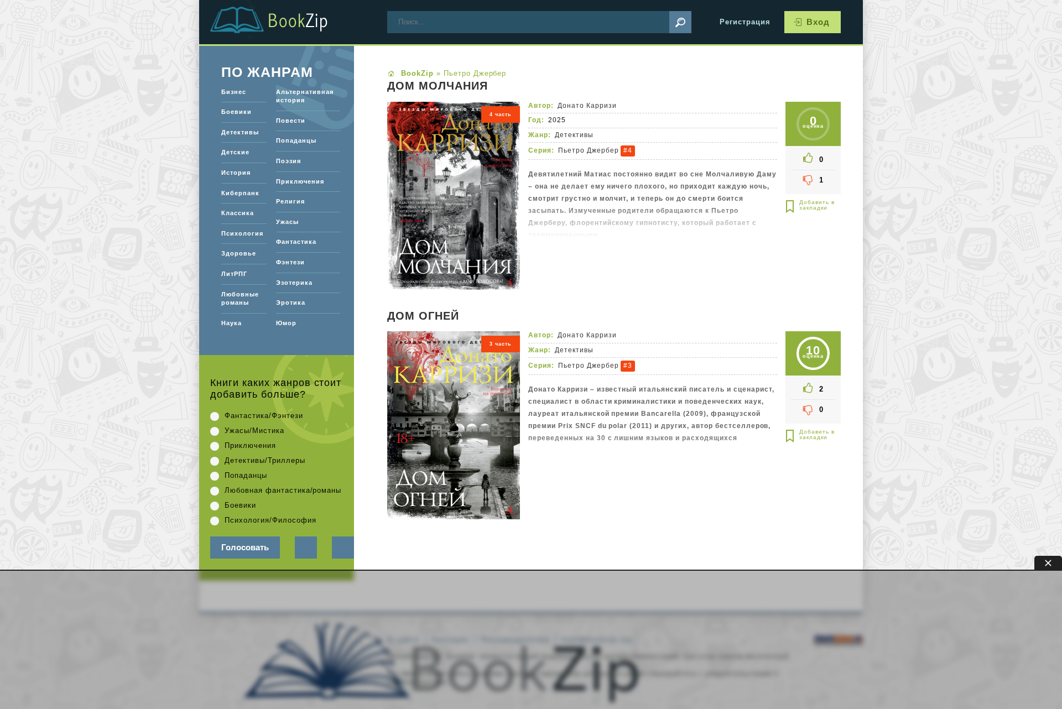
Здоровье (238, 253)
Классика (237, 213)
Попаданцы (296, 140)
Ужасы (287, 221)
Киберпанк (240, 193)
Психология (242, 233)
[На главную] (282, 22)
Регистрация (745, 22)
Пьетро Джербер (588, 150)
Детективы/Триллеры (265, 460)
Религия (290, 201)
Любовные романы (240, 298)
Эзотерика (294, 282)
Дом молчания (437, 86)
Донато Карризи (587, 106)
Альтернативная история (305, 96)
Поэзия (288, 161)
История (236, 172)
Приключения (300, 181)
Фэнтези (290, 262)
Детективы (574, 135)
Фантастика (296, 241)
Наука (231, 323)
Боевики (236, 111)
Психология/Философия (270, 520)
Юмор (286, 323)
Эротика (290, 302)
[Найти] (680, 22)
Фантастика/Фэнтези (264, 415)
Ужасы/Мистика (254, 430)
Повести (290, 120)
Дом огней (423, 316)
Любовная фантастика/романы (283, 490)
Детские (235, 152)
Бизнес (233, 91)
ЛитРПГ (234, 273)
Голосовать (245, 547)
